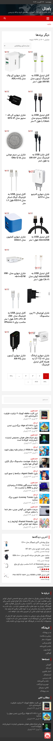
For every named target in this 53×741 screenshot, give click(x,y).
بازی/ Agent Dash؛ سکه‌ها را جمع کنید (21, 473)
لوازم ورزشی (46, 643)
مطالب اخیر (43, 698)
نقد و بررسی (47, 678)
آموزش (48, 664)
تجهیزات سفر (46, 639)
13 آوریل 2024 (32, 419)
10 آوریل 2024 (33, 443)
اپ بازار (35, 423)
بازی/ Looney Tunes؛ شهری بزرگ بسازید (23, 498)
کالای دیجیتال (44, 688)
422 (36, 382)
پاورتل (46, 8)
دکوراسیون (47, 650)
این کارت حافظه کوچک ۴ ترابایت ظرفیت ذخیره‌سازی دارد (21, 415)
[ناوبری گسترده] (48, 18)
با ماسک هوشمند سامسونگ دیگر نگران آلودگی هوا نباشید (21, 463)
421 (45, 382)
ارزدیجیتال (47, 674)
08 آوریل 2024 (32, 491)
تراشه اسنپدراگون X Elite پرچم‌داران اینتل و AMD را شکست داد (22, 486)
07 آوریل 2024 (32, 515)
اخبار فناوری (34, 411)
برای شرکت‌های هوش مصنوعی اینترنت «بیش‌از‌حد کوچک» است (21, 439)
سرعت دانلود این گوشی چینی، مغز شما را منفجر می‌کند (21, 511)
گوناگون (48, 653)
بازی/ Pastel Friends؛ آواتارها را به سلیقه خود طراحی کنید (23, 523)
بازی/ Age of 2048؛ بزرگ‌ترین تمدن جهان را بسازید (22, 427)
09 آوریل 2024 (33, 467)
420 (11, 376)
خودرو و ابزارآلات (43, 684)
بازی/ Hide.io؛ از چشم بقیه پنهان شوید (21, 449)
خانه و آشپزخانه (45, 646)
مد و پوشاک (47, 632)
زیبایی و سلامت (45, 636)
